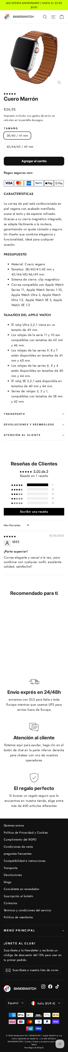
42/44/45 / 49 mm (20, 146)
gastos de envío (41, 116)
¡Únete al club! (20, 943)
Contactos (10, 903)
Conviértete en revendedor (21, 889)
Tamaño (11, 128)
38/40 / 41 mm (17, 135)
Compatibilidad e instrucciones (25, 861)
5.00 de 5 (40, 471)
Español (13, 1003)
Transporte (14, 414)
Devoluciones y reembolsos (29, 424)
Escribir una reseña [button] (34, 511)
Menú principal (19, 930)
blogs (7, 882)
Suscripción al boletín (18, 896)
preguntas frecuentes (18, 853)
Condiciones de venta (18, 846)
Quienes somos (14, 825)
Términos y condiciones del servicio (27, 910)
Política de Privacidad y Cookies (26, 832)
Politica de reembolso (18, 917)
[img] (10, 536)
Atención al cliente (22, 435)
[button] (10, 93)
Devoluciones (13, 875)
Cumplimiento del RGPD (20, 839)
